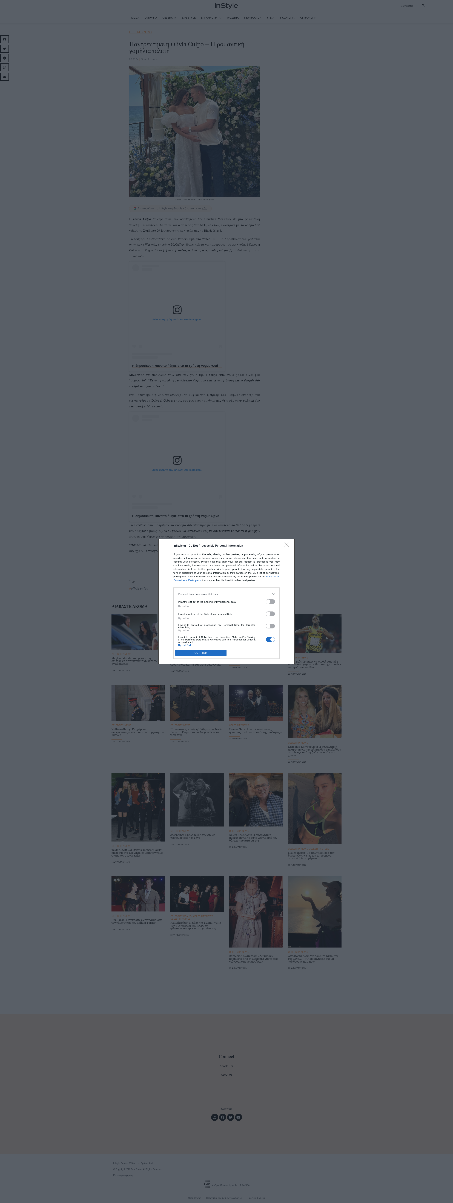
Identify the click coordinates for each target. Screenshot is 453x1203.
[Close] (287, 546)
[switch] (270, 601)
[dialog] (226, 601)
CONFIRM (201, 653)
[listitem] (226, 594)
